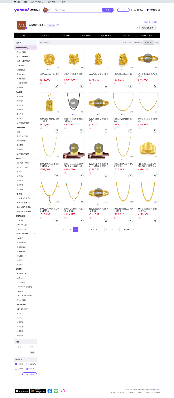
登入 (123, 10)
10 (117, 229)
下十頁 (126, 229)
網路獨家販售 (147, 27)
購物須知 (132, 392)
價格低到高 (138, 42)
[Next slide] (58, 58)
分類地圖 (157, 392)
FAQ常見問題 (146, 35)
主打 (24, 35)
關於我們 (123, 392)
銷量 (156, 42)
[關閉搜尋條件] (49, 10)
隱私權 (148, 392)
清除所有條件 (29, 374)
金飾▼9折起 (85, 35)
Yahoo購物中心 (27, 10)
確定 (32, 352)
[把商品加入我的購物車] (56, 86)
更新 (157, 389)
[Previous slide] (40, 58)
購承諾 (154, 22)
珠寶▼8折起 (105, 35)
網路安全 (141, 392)
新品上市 (126, 35)
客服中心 (114, 392)
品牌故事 (147, 22)
